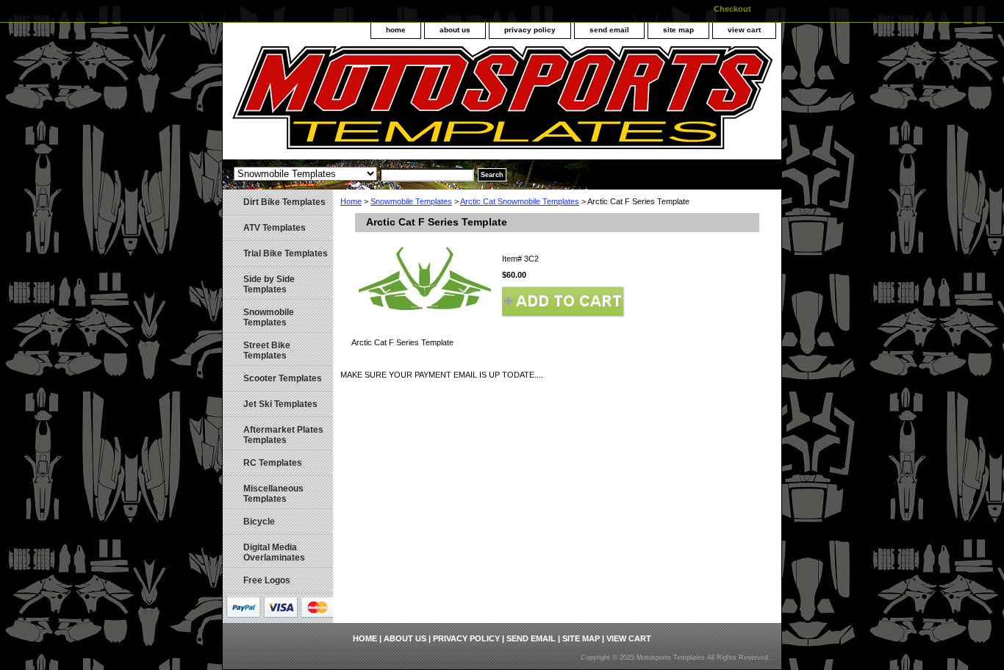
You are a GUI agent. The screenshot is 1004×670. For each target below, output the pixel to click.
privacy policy (530, 30)
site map (678, 30)
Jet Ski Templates (280, 404)
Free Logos (266, 580)
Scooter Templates (282, 378)
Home (351, 201)
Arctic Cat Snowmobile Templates (519, 201)
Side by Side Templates (269, 284)
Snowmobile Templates (411, 201)
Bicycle (259, 521)
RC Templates (272, 463)
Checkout (732, 8)
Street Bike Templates (266, 350)
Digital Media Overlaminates (274, 552)
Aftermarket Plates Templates (283, 435)
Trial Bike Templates (285, 253)
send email (609, 30)
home (396, 30)
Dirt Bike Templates (284, 202)
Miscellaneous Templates (273, 493)
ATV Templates (274, 228)
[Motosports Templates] (406, 102)
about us (455, 30)
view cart (744, 30)
